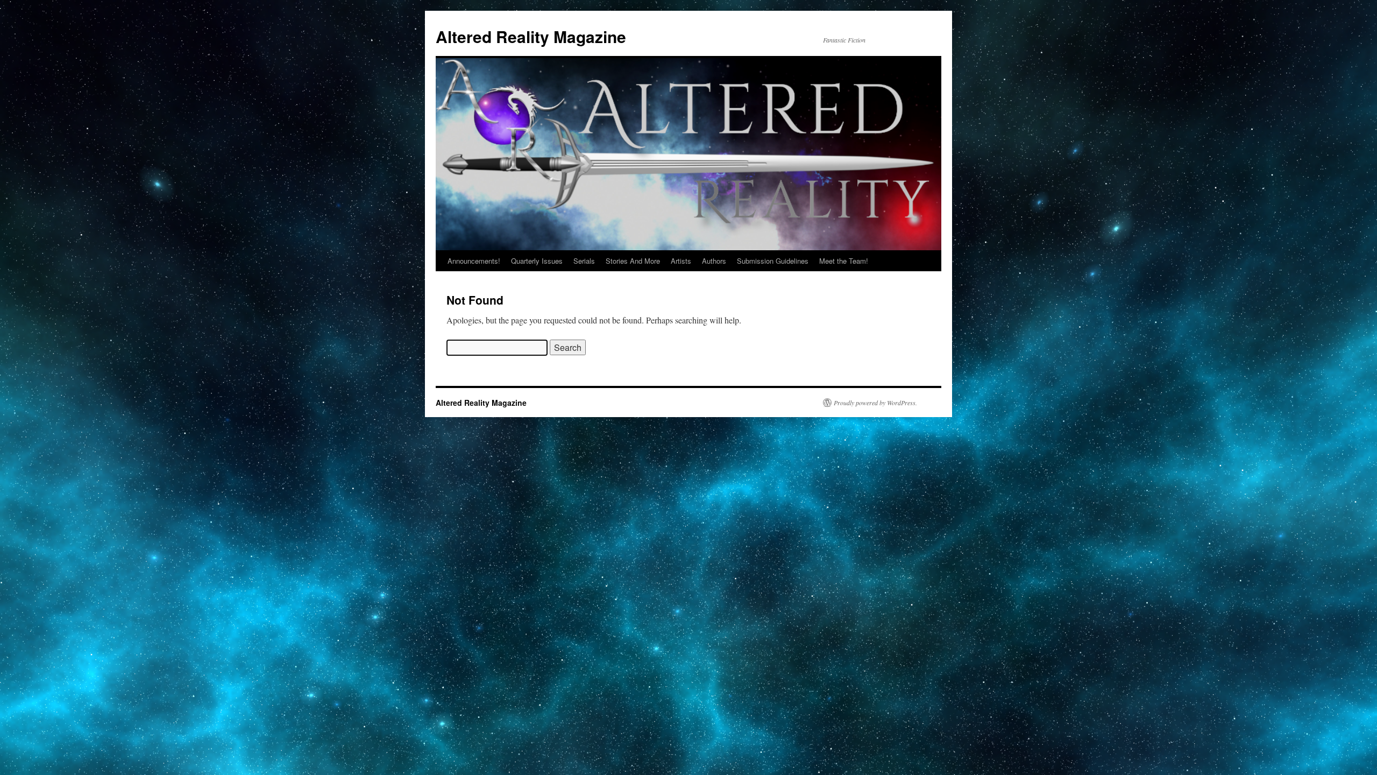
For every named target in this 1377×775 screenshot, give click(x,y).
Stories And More (633, 261)
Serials (584, 261)
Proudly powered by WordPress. (875, 402)
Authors (714, 261)
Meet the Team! (843, 261)
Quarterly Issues (537, 261)
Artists (681, 261)
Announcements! (474, 261)
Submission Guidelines (772, 261)
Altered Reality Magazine (531, 36)
